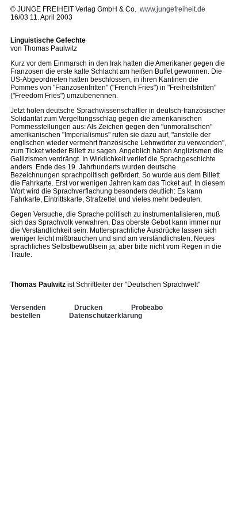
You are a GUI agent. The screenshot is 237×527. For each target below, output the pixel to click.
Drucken (88, 308)
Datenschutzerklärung (105, 316)
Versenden (27, 308)
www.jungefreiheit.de (172, 9)
